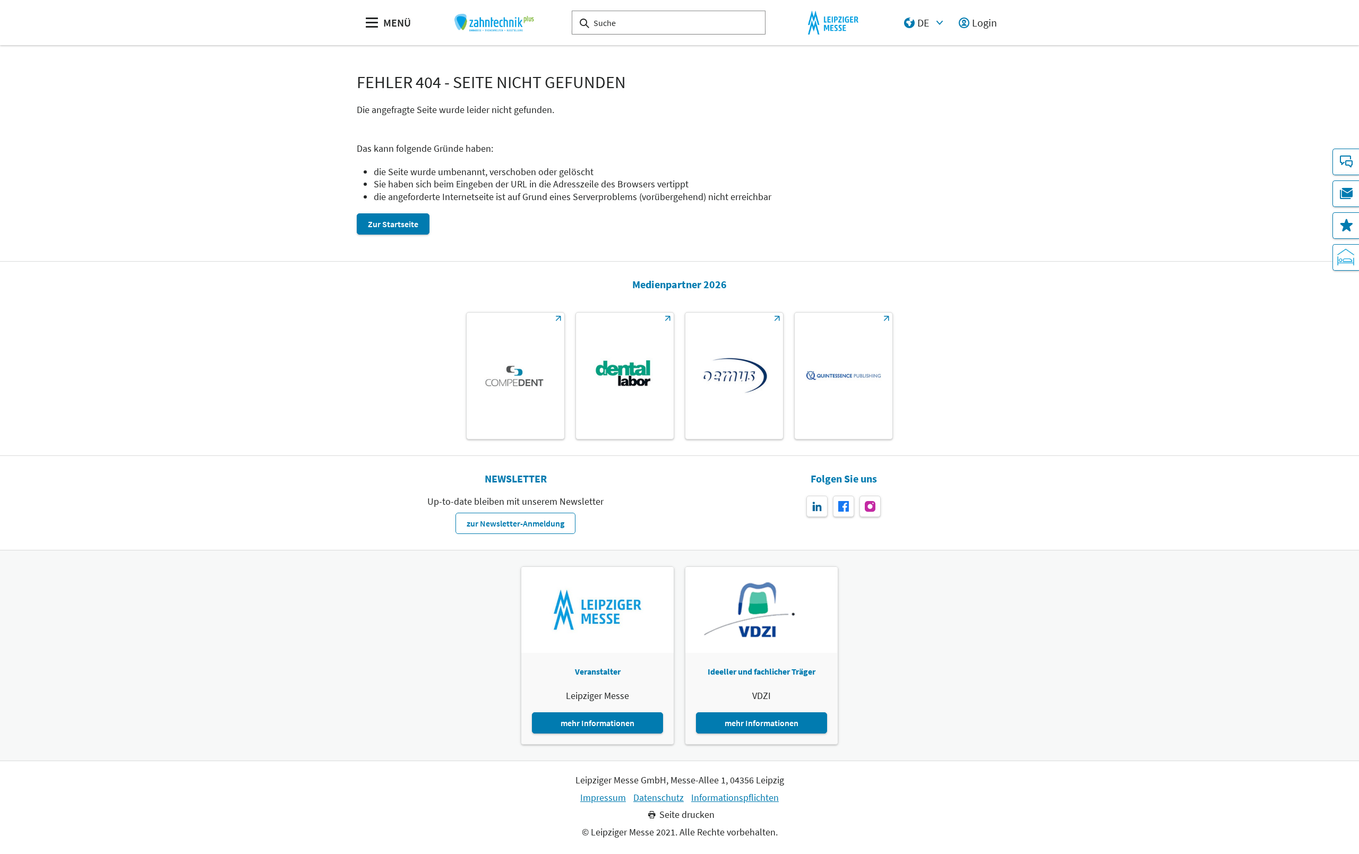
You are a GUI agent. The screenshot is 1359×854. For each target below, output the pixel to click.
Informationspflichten (735, 798)
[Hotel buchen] (1345, 257)
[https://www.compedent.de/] (515, 376)
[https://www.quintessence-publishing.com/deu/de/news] (843, 376)
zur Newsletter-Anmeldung (515, 523)
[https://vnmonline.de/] (625, 376)
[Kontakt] (1345, 162)
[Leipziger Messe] (833, 22)
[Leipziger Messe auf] (817, 506)
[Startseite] (494, 22)
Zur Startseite (393, 224)
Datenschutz (658, 798)
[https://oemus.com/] (734, 376)
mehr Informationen (597, 723)
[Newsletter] (1345, 193)
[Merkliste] (1345, 225)
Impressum (603, 798)
